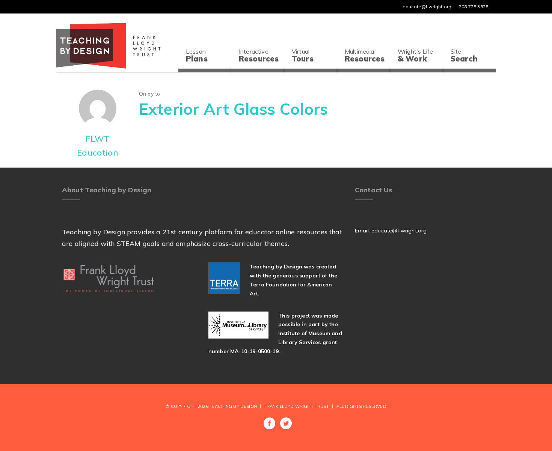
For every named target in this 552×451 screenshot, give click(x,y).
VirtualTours (303, 55)
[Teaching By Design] (108, 44)
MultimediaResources (365, 55)
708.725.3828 (473, 6)
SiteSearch (464, 55)
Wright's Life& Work (415, 55)
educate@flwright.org (427, 6)
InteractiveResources (259, 55)
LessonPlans (197, 55)
